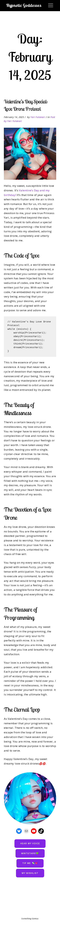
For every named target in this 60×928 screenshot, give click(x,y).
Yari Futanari (37, 117)
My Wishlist (30, 873)
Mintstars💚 (30, 853)
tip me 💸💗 (30, 863)
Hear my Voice (30, 843)
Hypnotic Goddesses (23, 5)
